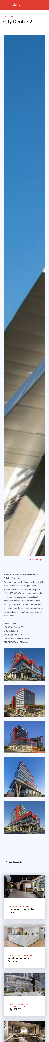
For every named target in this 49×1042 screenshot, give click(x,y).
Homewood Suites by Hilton (21, 910)
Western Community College (20, 959)
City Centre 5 (15, 1009)
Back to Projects (37, 559)
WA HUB (41, 1039)
